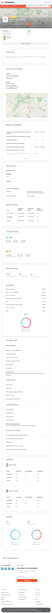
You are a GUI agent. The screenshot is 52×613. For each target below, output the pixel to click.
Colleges (7, 6)
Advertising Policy (39, 604)
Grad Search (21, 594)
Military (2, 599)
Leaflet (36, 8)
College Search (21, 592)
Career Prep (3, 597)
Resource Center (21, 599)
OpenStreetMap (42, 8)
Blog (37, 599)
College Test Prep (4, 592)
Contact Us (38, 594)
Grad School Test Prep (5, 594)
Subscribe (27, 580)
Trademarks (38, 601)
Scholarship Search (22, 597)
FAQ (36, 597)
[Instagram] (12, 569)
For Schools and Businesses (7, 604)
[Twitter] (2, 569)
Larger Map (3, 26)
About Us (38, 592)
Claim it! (29, 24)
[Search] (46, 2)
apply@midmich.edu (14, 87)
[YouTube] (9, 569)
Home (2, 6)
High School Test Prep (5, 601)
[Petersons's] (8, 2)
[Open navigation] (49, 2)
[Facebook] (5, 569)
